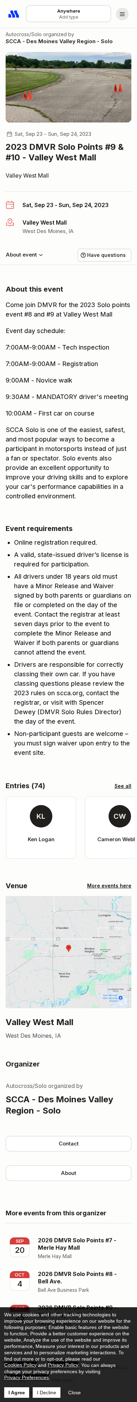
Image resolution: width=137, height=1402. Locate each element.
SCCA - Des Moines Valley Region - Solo (59, 41)
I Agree (16, 1392)
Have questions (106, 255)
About (68, 1173)
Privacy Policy (63, 1365)
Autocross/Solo (24, 34)
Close (74, 1392)
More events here (109, 886)
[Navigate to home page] (14, 14)
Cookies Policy (20, 1365)
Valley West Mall (27, 175)
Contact (69, 1143)
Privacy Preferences (26, 1377)
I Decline (46, 1392)
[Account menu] (122, 14)
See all (123, 786)
